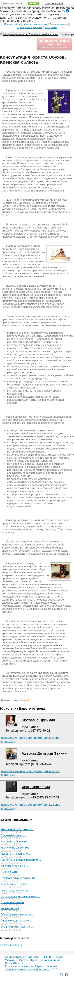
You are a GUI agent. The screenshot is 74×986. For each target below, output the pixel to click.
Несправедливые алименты (18, 877)
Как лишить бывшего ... (15, 841)
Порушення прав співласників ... (20, 896)
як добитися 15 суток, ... (15, 884)
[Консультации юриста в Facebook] (66, 975)
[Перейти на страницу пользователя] (11, 725)
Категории (33, 956)
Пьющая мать (9, 871)
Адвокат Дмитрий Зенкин (44, 753)
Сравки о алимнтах (12, 902)
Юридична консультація (45, 960)
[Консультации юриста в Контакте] (61, 975)
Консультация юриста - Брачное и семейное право (30, 34)
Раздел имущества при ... (16, 890)
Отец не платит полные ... (17, 926)
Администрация (15, 956)
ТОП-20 (46, 956)
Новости (23, 960)
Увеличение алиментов (15, 847)
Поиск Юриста (14, 963)
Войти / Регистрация (54, 3)
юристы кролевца (11, 944)
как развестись (10, 908)
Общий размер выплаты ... (17, 914)
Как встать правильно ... (16, 853)
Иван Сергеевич (36, 787)
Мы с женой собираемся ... (17, 829)
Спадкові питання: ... (13, 835)
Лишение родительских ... (16, 920)
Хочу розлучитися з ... (14, 865)
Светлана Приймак (38, 720)
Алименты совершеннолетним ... (21, 859)
